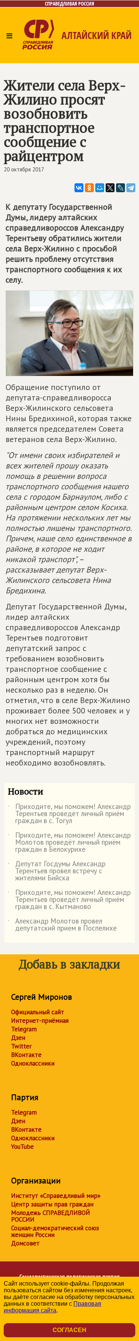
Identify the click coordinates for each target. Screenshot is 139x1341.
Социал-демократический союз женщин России (55, 1231)
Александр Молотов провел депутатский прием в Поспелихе (62, 925)
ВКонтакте (26, 1054)
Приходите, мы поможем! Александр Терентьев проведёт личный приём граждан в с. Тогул (69, 814)
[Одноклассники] (89, 187)
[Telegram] (130, 187)
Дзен (18, 1037)
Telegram (24, 1029)
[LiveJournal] (120, 187)
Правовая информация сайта (52, 1306)
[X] (110, 187)
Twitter (21, 1046)
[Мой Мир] (99, 187)
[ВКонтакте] (79, 187)
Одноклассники (32, 1063)
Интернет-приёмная (40, 1020)
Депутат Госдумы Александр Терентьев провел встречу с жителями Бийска (57, 871)
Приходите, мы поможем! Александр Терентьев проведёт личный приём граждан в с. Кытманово (69, 900)
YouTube (22, 1146)
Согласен (69, 1330)
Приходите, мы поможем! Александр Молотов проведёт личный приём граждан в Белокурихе (69, 843)
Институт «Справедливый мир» (55, 1195)
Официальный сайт (37, 1012)
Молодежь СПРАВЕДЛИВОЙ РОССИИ (50, 1216)
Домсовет (25, 1243)
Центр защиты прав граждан (52, 1204)
